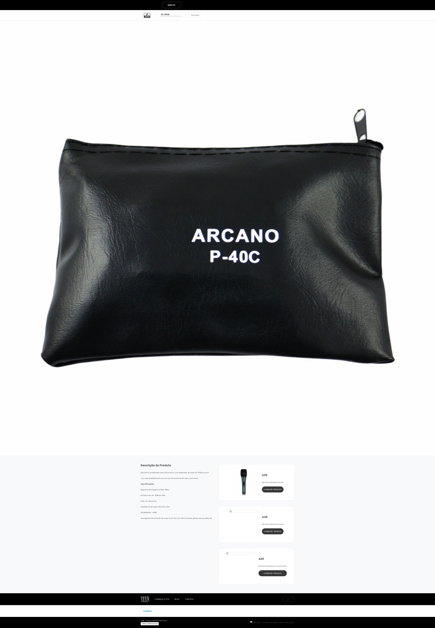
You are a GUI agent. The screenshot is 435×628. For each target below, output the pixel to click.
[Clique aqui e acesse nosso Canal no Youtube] (291, 599)
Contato (189, 599)
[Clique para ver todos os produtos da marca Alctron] (147, 611)
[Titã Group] (133, 5)
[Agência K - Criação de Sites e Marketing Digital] (272, 622)
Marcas (171, 5)
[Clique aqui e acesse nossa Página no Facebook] (285, 599)
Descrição (195, 15)
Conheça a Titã (162, 599)
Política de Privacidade (150, 624)
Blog (177, 599)
